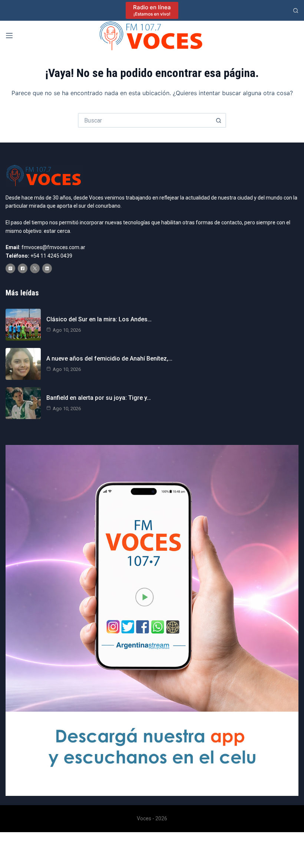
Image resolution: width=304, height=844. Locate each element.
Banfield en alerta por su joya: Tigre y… (98, 397)
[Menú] (9, 35)
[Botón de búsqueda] (218, 120)
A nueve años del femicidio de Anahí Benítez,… (109, 358)
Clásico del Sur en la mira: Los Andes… (99, 319)
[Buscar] (295, 10)
